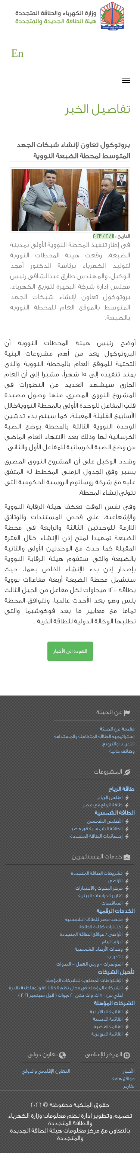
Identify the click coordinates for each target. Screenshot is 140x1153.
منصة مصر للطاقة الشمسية (93, 919)
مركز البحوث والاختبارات (98, 888)
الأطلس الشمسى (104, 821)
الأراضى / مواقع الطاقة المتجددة (91, 934)
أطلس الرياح (109, 797)
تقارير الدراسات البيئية (100, 895)
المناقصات (112, 903)
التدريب (115, 956)
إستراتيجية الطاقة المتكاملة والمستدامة (94, 736)
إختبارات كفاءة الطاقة (101, 926)
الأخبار (128, 1071)
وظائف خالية (121, 751)
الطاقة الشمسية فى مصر (96, 828)
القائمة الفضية (108, 1026)
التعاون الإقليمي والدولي (46, 1071)
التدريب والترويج (118, 743)
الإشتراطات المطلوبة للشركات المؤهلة (84, 980)
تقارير (129, 1086)
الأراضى (115, 880)
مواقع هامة (123, 1078)
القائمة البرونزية (106, 1034)
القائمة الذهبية (107, 1019)
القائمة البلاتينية (106, 1011)
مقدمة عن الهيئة (117, 729)
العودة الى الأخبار (70, 651)
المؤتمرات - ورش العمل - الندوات (89, 964)
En (17, 54)
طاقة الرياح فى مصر (102, 804)
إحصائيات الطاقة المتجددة (96, 836)
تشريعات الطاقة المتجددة (96, 873)
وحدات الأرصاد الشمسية (98, 949)
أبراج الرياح (112, 941)
